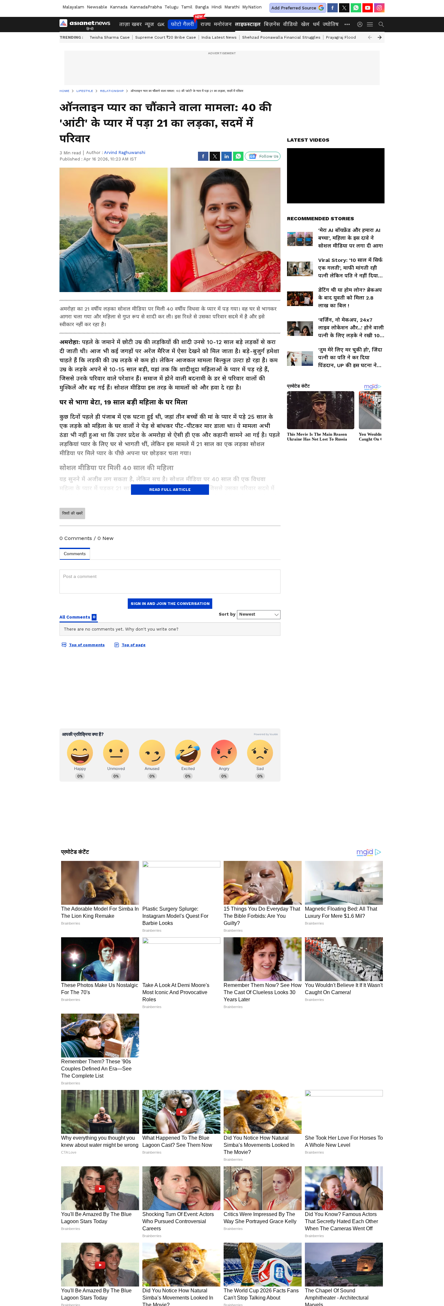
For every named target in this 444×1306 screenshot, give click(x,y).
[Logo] (87, 24)
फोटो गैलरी (182, 24)
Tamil (186, 7)
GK (160, 24)
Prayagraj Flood (341, 37)
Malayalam (73, 7)
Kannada (118, 7)
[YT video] (367, 7)
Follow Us (269, 156)
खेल (305, 24)
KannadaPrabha (146, 7)
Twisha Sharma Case (110, 37)
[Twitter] (344, 7)
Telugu (171, 7)
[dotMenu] (347, 24)
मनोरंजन (223, 24)
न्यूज (149, 24)
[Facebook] (332, 7)
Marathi (232, 7)
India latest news (219, 37)
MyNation (252, 7)
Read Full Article (170, 489)
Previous (370, 37)
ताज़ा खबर (130, 24)
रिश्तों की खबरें (72, 513)
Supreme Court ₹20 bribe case (165, 37)
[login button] (361, 24)
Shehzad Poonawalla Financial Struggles (281, 37)
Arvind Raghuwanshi (124, 152)
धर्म (316, 24)
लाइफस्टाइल (248, 24)
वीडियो (290, 24)
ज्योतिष (331, 24)
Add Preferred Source (293, 8)
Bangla (202, 7)
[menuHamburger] (370, 24)
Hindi (216, 7)
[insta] (379, 7)
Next (380, 37)
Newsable (97, 7)
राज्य (206, 24)
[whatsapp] (356, 7)
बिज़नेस (272, 24)
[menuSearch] (381, 24)
